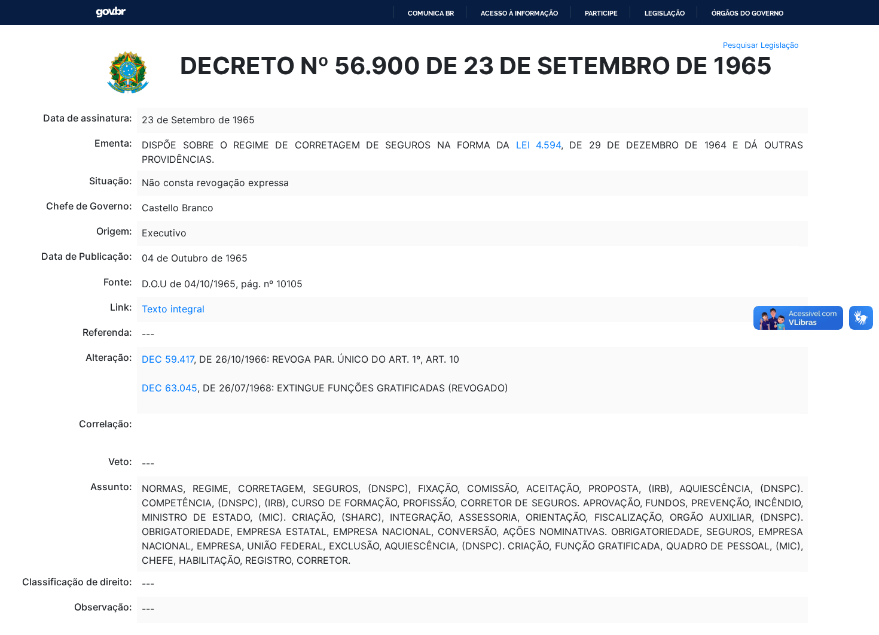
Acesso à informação (519, 13)
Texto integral (173, 309)
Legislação (665, 13)
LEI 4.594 (538, 145)
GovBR (111, 12)
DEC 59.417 (168, 359)
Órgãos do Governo (747, 13)
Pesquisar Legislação (761, 45)
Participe (601, 13)
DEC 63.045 (169, 388)
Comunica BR (431, 13)
